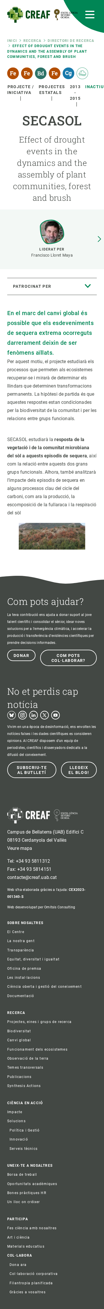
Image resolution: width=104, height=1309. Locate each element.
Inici (12, 41)
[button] (99, 239)
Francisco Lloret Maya (52, 255)
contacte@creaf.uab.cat (32, 877)
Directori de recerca (71, 41)
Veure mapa (19, 848)
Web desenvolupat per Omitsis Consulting (41, 907)
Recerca (32, 41)
